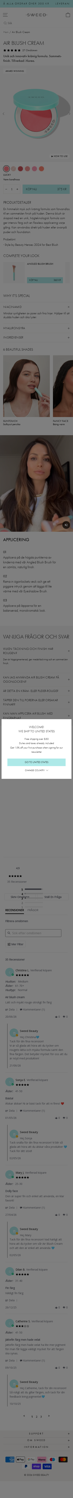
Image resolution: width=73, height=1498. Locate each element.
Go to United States (36, 762)
